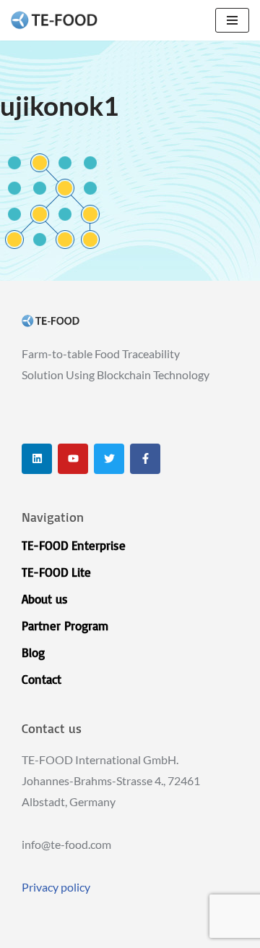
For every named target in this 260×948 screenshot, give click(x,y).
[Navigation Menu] (232, 20)
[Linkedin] (37, 459)
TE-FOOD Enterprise (74, 545)
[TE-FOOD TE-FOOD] (54, 20)
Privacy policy (56, 887)
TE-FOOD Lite (56, 572)
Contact (41, 679)
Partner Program (65, 625)
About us (45, 598)
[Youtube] (73, 459)
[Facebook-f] (145, 459)
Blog (33, 652)
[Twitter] (109, 459)
